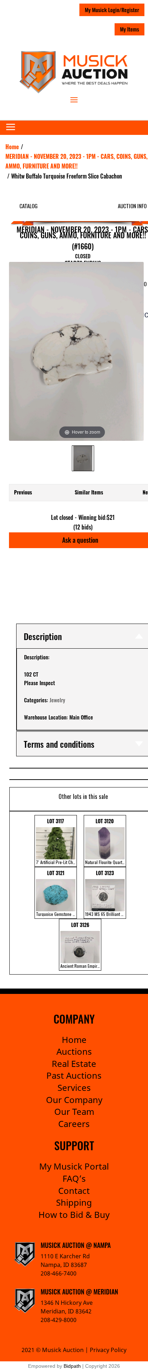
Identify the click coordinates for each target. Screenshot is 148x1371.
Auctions (74, 1051)
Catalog (28, 206)
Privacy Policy (108, 1350)
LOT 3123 (105, 893)
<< (14, 893)
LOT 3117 (56, 841)
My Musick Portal (74, 1166)
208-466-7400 (59, 1273)
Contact (74, 1190)
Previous (23, 492)
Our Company (74, 1100)
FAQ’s (74, 1178)
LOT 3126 (80, 945)
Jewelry (57, 700)
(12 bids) (83, 527)
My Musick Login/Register (112, 10)
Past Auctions (74, 1075)
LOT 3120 (105, 841)
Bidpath (72, 1366)
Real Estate (74, 1063)
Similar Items (89, 492)
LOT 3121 (56, 893)
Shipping (74, 1202)
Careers (74, 1124)
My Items (129, 29)
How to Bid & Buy (74, 1214)
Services (74, 1087)
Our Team (74, 1111)
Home (74, 1039)
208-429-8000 (59, 1320)
